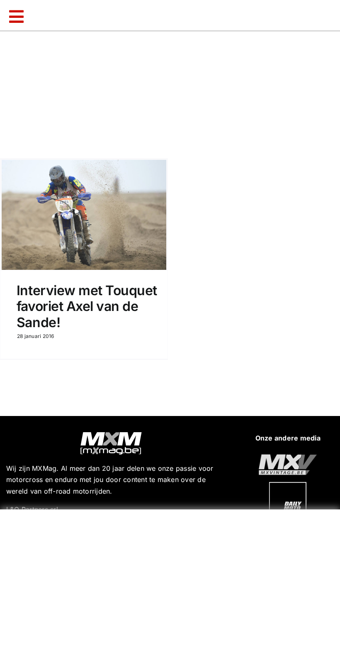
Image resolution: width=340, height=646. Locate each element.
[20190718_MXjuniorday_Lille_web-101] (288, 457)
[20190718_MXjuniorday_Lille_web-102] (287, 485)
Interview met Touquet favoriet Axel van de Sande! (87, 306)
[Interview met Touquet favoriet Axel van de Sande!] (84, 215)
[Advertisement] (172, 576)
